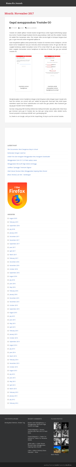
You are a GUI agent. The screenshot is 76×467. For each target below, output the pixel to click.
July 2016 (12, 280)
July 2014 (12, 349)
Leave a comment (31, 28)
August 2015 (13, 312)
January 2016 (13, 294)
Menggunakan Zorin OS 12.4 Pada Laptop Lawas (22, 160)
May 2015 (12, 323)
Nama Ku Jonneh (14, 3)
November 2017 (14, 240)
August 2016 (13, 276)
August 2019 (13, 218)
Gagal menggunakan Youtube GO (30, 22)
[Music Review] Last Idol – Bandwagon (19, 175)
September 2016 (14, 273)
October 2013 (14, 367)
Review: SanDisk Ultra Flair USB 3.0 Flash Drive (37, 431)
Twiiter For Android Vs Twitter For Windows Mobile (37, 438)
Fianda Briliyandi (33, 429)
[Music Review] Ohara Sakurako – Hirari (37, 451)
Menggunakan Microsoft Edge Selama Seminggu (22, 164)
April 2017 (12, 251)
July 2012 (12, 399)
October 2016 (14, 269)
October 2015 (14, 305)
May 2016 (12, 287)
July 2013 (12, 374)
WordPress (68, 465)
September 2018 (14, 225)
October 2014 (14, 338)
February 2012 (14, 403)
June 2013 (12, 378)
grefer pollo (31, 443)
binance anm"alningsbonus (36, 423)
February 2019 (14, 222)
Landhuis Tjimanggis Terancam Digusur (19, 167)
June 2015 (12, 320)
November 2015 (14, 302)
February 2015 (14, 331)
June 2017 (12, 247)
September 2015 (14, 309)
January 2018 (13, 233)
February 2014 (14, 360)
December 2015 (14, 298)
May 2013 (12, 381)
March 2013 (13, 389)
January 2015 (13, 334)
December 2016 (14, 262)
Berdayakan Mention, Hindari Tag (15, 423)
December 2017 (14, 236)
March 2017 (13, 254)
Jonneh (22, 28)
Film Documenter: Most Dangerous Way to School (23, 149)
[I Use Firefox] (17, 195)
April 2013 (12, 385)
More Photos (55, 454)
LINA (29, 450)
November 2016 (14, 265)
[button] (24, 70)
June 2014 (12, 352)
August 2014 (13, 345)
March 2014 (13, 356)
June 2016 (12, 283)
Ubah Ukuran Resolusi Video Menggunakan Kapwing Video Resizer (27, 171)
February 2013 (14, 392)
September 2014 (14, 341)
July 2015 (12, 316)
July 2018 (12, 229)
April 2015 (12, 327)
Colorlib (56, 465)
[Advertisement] (22, 135)
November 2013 (14, 363)
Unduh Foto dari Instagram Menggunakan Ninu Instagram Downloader (29, 156)
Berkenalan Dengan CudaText (16, 153)
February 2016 (14, 291)
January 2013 (13, 396)
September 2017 (14, 244)
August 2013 (13, 370)
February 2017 (14, 258)
